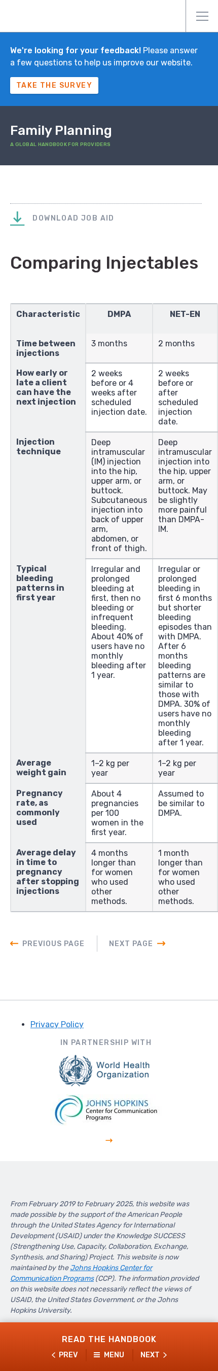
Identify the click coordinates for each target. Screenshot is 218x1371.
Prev (68, 1355)
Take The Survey (54, 85)
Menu (202, 16)
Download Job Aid (72, 218)
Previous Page (53, 944)
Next (150, 1355)
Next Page (131, 944)
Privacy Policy (57, 1024)
